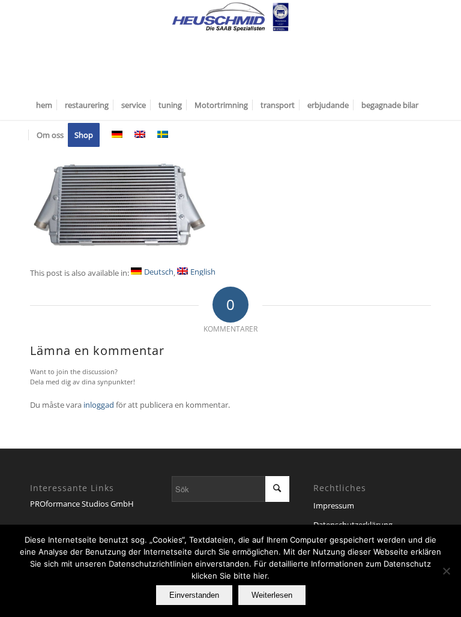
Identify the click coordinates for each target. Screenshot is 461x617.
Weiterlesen (272, 595)
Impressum (333, 505)
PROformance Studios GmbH (82, 503)
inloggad (98, 404)
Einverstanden (194, 595)
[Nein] (446, 571)
